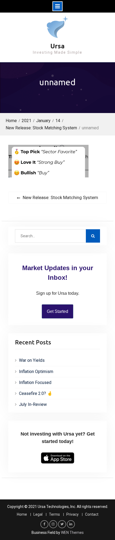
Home (22, 514)
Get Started (57, 311)
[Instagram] (53, 524)
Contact (91, 514)
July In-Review (33, 404)
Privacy (72, 514)
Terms (54, 514)
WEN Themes (72, 532)
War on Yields (32, 360)
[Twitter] (62, 524)
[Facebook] (44, 524)
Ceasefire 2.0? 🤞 (35, 393)
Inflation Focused (35, 382)
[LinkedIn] (71, 524)
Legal (38, 514)
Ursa (57, 46)
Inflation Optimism (36, 371)
